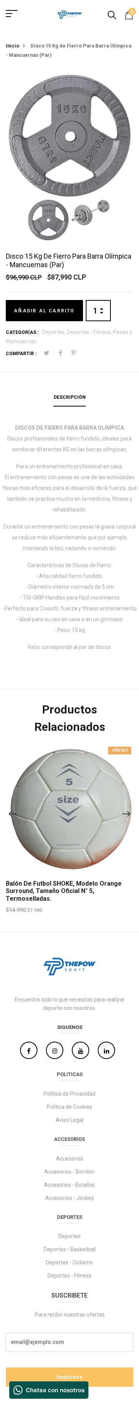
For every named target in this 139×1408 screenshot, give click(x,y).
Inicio (12, 46)
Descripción (70, 397)
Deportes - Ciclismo (69, 1262)
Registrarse (69, 1377)
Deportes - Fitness (69, 1275)
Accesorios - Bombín (69, 1172)
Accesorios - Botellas (69, 1185)
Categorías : (22, 332)
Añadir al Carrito (44, 310)
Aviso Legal (69, 1120)
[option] (69, 134)
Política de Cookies (69, 1107)
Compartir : (21, 353)
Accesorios (69, 1159)
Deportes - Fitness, (90, 332)
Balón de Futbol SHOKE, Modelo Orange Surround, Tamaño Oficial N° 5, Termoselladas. (64, 891)
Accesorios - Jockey (69, 1198)
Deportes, (54, 332)
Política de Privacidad (69, 1094)
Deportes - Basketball (70, 1249)
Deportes (69, 1236)
